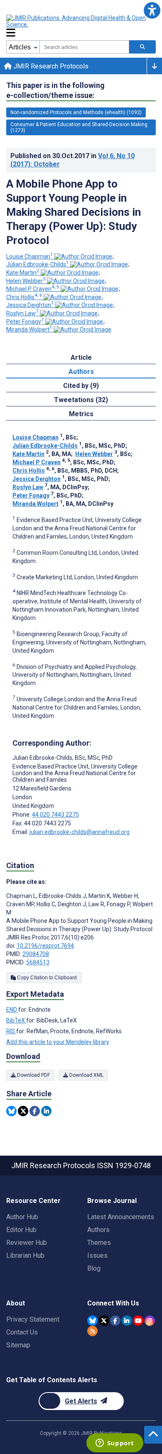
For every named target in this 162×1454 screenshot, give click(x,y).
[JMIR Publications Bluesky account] (92, 1320)
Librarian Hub (25, 1255)
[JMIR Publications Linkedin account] (127, 1320)
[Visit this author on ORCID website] (83, 256)
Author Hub (22, 1217)
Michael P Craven (32, 288)
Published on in (72, 160)
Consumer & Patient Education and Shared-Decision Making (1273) (78, 127)
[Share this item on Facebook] (34, 1111)
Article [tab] (81, 357)
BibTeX (16, 1020)
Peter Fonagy (25, 321)
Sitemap (18, 1345)
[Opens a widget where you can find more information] (114, 1443)
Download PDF (33, 1075)
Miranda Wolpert (29, 329)
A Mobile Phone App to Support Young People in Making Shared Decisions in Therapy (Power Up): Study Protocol (73, 212)
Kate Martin (22, 272)
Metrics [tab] (81, 414)
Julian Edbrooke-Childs (37, 264)
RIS (11, 1031)
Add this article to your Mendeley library (57, 1042)
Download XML (85, 1075)
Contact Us (22, 1332)
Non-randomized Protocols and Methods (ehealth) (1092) (76, 112)
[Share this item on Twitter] (23, 1111)
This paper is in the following (55, 90)
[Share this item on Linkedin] (46, 1111)
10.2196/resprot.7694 (45, 945)
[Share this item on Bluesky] (11, 1111)
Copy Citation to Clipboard (46, 978)
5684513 (37, 962)
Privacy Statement (32, 1319)
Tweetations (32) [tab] (81, 400)
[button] (151, 10)
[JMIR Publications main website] (76, 21)
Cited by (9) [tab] (81, 386)
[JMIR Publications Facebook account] (115, 1320)
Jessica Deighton (30, 305)
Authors (98, 1230)
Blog (94, 1268)
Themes (99, 1243)
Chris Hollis (24, 297)
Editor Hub (21, 1230)
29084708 (35, 954)
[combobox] (84, 47)
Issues (97, 1255)
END (12, 1009)
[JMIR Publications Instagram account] (150, 1320)
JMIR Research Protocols (50, 66)
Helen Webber (26, 281)
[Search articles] (142, 47)
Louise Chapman (29, 256)
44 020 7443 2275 (55, 814)
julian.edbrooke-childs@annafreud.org (79, 832)
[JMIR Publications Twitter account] (104, 1320)
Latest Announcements (120, 1217)
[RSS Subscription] (92, 1331)
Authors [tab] (81, 372)
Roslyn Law (22, 313)
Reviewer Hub (26, 1243)
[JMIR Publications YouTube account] (138, 1320)
